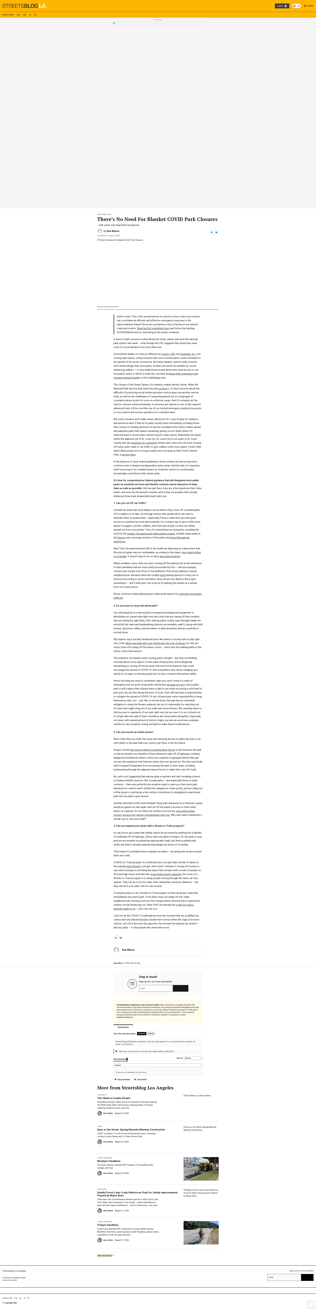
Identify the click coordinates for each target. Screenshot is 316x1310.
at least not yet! (175, 684)
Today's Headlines (104, 1158)
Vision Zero (102, 1189)
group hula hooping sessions (165, 874)
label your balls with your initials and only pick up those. (155, 643)
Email (143, 988)
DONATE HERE (8, 15)
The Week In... (102, 1095)
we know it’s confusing (143, 442)
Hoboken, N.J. (188, 354)
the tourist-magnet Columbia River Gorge (152, 749)
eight (162, 575)
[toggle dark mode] (296, 6)
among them (129, 454)
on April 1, (164, 388)
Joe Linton (108, 1113)
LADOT (99, 1126)
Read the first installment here (153, 328)
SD (35, 15)
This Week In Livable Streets (113, 1098)
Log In (280, 6)
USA (18, 15)
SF (30, 15)
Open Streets (133, 866)
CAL (24, 15)
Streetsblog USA (104, 214)
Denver (121, 537)
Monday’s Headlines (109, 1161)
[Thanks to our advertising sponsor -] (158, 114)
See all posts (104, 1255)
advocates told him (169, 556)
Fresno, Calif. (168, 354)
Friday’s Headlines (108, 1225)
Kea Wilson (113, 231)
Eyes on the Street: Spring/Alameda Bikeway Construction (131, 1129)
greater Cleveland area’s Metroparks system (151, 533)
